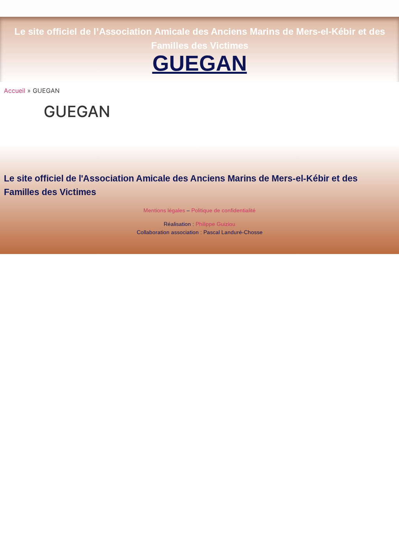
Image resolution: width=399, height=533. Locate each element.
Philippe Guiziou (215, 224)
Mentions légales (164, 210)
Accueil (14, 90)
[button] (393, 6)
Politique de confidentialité (223, 210)
